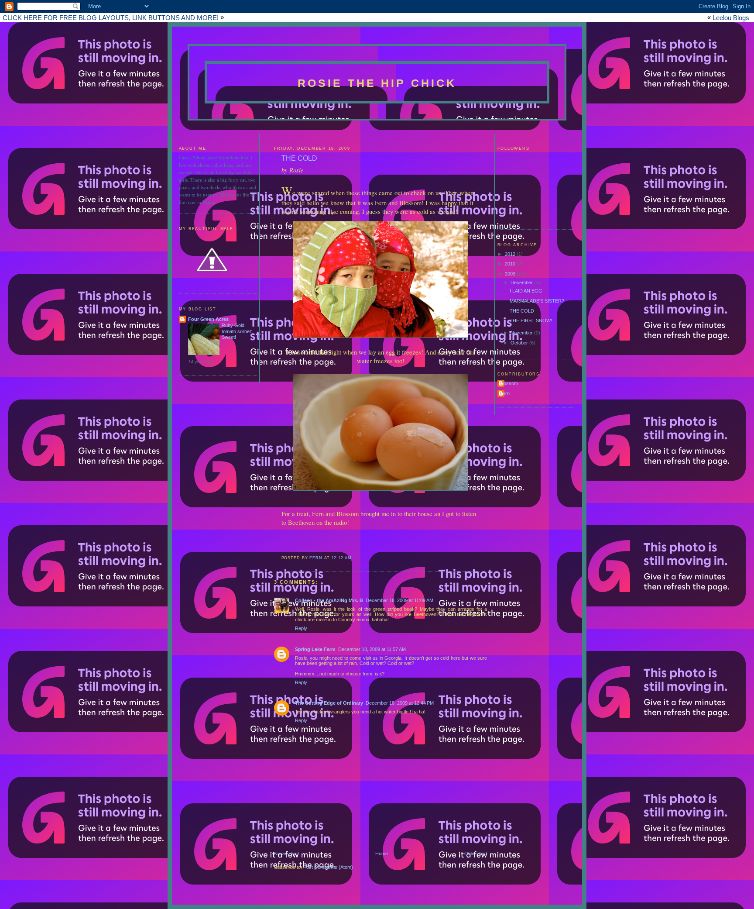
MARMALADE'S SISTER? (537, 300)
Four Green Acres (208, 319)
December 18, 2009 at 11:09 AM (399, 600)
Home (381, 853)
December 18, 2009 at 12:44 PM (400, 703)
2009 (511, 273)
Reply (301, 628)
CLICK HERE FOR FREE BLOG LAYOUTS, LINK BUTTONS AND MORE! (111, 17)
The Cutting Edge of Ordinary (329, 703)
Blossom (509, 383)
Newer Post (286, 853)
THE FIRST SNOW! (531, 320)
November (522, 332)
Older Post (475, 853)
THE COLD (522, 310)
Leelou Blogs (731, 17)
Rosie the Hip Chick (377, 83)
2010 (511, 263)
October (520, 342)
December (522, 282)
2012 (511, 254)
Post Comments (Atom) (328, 867)
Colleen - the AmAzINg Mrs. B (329, 600)
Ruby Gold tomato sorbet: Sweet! (237, 331)
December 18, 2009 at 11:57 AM (372, 649)
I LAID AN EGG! (527, 290)
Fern (505, 393)
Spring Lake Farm (315, 649)
